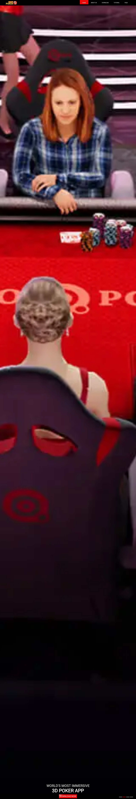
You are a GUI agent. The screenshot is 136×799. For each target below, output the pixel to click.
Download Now (68, 796)
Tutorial (117, 2)
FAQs (126, 2)
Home (85, 2)
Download (105, 2)
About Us (94, 2)
